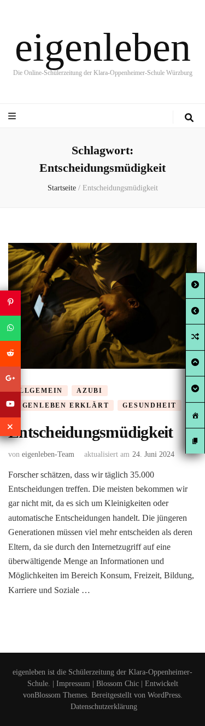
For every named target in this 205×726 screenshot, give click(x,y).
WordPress (164, 695)
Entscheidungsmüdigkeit (90, 432)
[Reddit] (10, 353)
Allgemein (38, 390)
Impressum (73, 683)
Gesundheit (149, 405)
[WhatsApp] (10, 328)
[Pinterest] (10, 302)
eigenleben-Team (48, 454)
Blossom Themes (60, 695)
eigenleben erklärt (61, 405)
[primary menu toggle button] (13, 116)
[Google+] (10, 379)
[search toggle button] (189, 118)
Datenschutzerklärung (104, 706)
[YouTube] (10, 404)
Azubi (90, 390)
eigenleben (103, 47)
